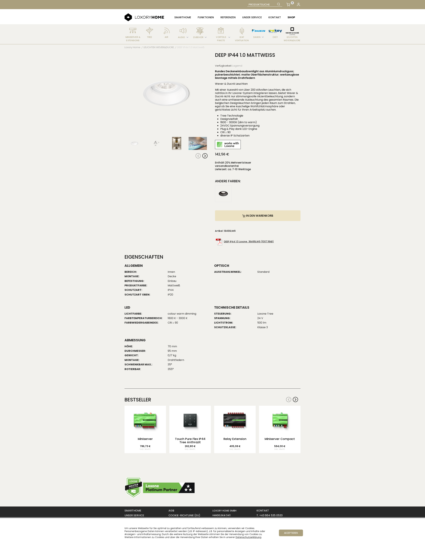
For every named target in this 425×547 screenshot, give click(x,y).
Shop (291, 17)
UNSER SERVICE (134, 515)
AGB (171, 510)
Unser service (252, 17)
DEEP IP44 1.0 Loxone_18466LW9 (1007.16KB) (249, 241)
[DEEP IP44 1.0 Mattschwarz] (223, 193)
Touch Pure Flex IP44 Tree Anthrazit (190, 440)
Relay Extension (234, 439)
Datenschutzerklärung (248, 537)
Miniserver (145, 439)
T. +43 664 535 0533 (269, 515)
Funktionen (206, 17)
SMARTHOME (133, 510)
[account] (298, 4)
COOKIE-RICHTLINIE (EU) (184, 515)
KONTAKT (262, 510)
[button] (205, 155)
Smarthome (182, 17)
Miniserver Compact (280, 439)
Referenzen (228, 17)
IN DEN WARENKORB (259, 216)
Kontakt (274, 17)
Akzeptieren (291, 533)
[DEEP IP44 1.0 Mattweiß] (166, 93)
